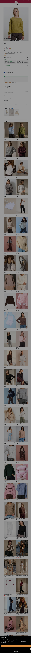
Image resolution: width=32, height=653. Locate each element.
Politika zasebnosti (3, 642)
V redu (15, 646)
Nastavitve (16, 648)
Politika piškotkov (23, 641)
